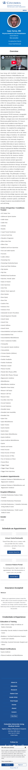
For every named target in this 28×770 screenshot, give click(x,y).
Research (14, 690)
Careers (14, 712)
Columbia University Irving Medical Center (14, 664)
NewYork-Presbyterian (14, 669)
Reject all (20, 764)
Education (14, 686)
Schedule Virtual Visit (14, 552)
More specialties (14, 37)
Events (14, 704)
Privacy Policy (13, 767)
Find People (14, 701)
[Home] (14, 4)
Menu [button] (25, 10)
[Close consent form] (25, 747)
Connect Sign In (14, 576)
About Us (14, 682)
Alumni (14, 708)
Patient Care (14, 693)
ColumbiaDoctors (14, 674)
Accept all (7, 764)
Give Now (14, 716)
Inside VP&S (14, 698)
